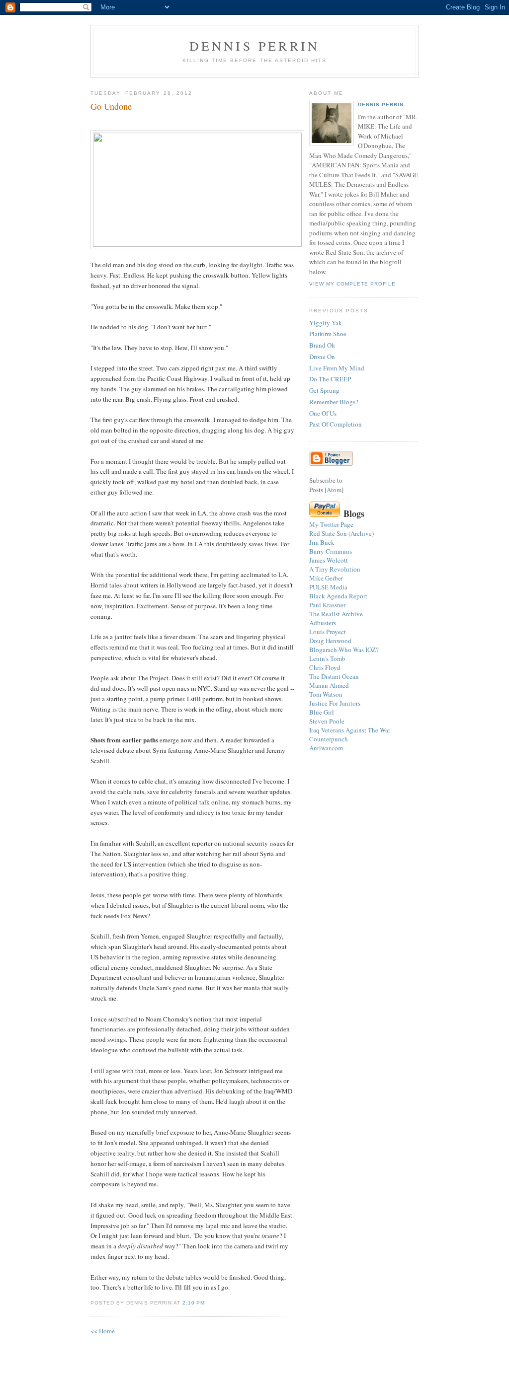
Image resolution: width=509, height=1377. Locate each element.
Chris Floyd (324, 667)
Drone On (322, 356)
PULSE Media (328, 586)
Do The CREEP (330, 378)
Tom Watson (325, 694)
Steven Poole (326, 721)
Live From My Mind (336, 367)
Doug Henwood (330, 640)
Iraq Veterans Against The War (349, 729)
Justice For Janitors (334, 703)
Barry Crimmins (330, 551)
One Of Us (323, 413)
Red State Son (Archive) (341, 533)
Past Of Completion (335, 424)
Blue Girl (321, 712)
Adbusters (322, 622)
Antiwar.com (326, 747)
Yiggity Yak (325, 322)
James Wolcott (328, 560)
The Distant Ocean (334, 676)
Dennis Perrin (254, 45)
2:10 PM (193, 1302)
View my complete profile (352, 284)
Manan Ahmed (329, 685)
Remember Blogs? (333, 401)
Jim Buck (322, 542)
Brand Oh (322, 345)
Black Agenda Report (338, 595)
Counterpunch (328, 738)
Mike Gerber (326, 578)
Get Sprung (324, 390)
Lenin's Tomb (327, 658)
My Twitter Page (331, 524)
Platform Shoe (327, 333)
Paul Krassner (327, 604)
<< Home (102, 1330)
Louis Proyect (327, 631)
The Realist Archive (336, 613)
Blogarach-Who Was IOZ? (344, 649)
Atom (334, 489)
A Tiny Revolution (334, 569)
